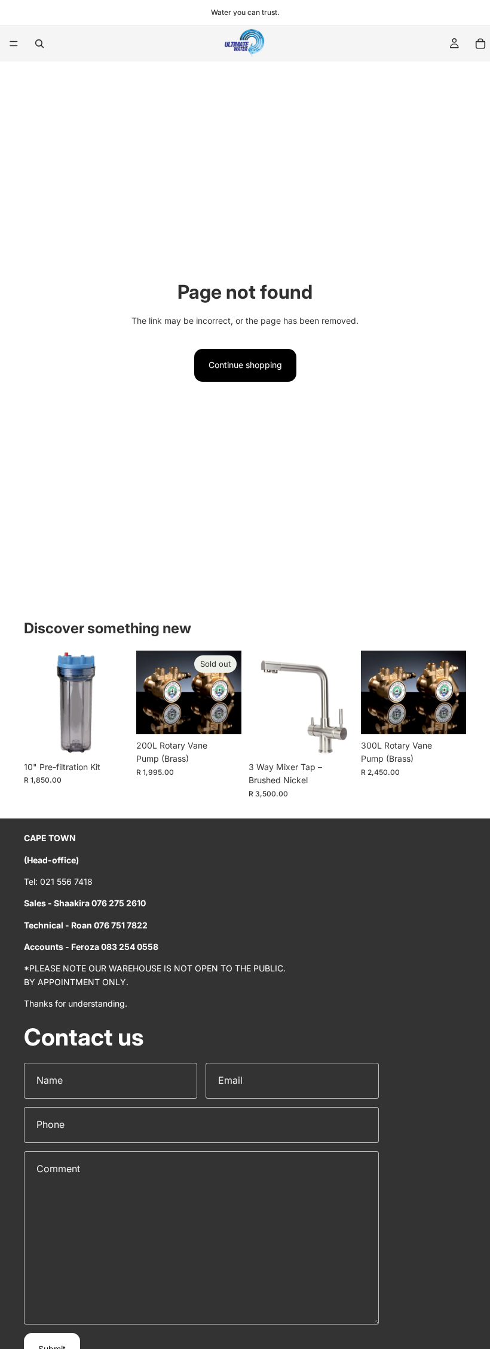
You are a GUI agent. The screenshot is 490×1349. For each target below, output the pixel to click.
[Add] (110, 737)
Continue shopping (245, 365)
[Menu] (13, 43)
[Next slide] (340, 703)
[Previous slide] (262, 703)
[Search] (39, 43)
